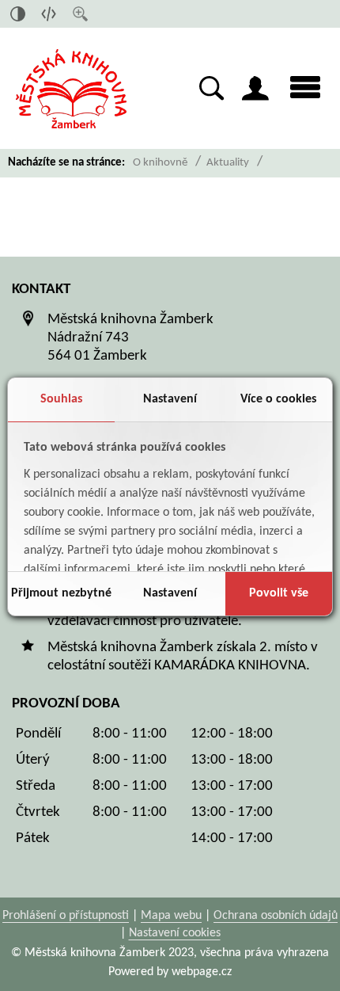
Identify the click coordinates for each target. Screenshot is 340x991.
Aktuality (227, 163)
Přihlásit (255, 87)
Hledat (212, 87)
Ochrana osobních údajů (275, 915)
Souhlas (61, 399)
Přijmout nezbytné (61, 593)
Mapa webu (171, 915)
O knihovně (160, 163)
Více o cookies (278, 399)
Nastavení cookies (175, 933)
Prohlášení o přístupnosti (65, 915)
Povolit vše (278, 593)
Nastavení (170, 399)
